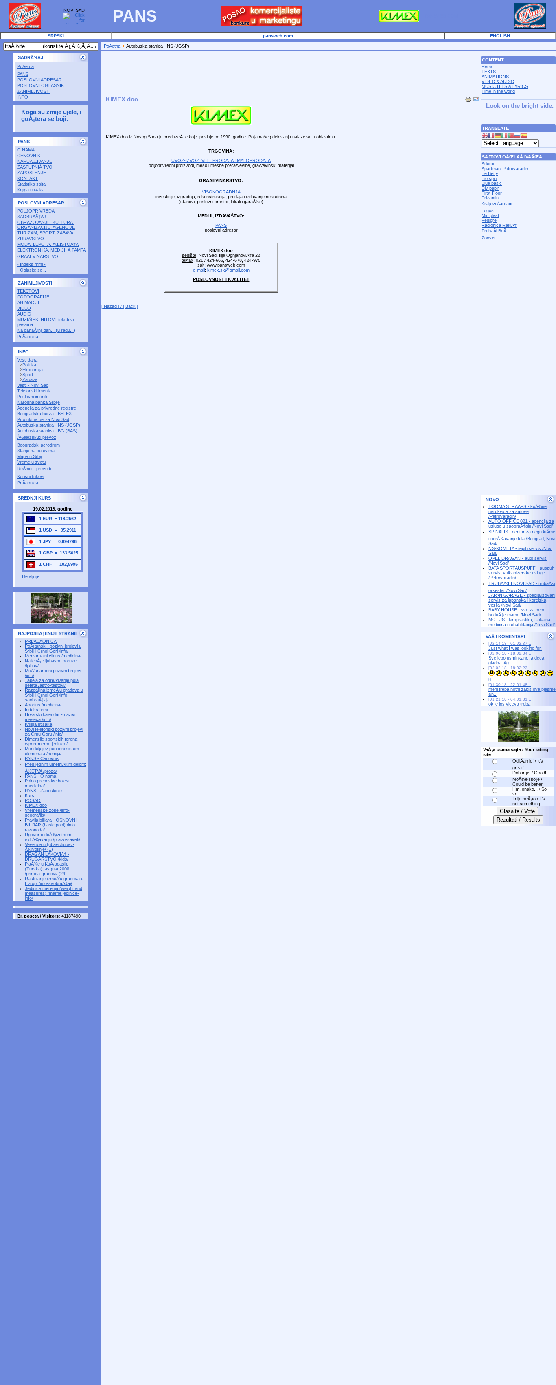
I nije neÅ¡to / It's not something (528, 801)
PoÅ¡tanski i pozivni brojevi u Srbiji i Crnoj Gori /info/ (53, 648)
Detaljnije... (32, 576)
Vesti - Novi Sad (32, 385)
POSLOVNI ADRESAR (39, 79)
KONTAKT (27, 178)
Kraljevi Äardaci (497, 203)
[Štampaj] (468, 97)
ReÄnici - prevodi (34, 468)
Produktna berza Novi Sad (43, 419)
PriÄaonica (27, 336)
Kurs (29, 795)
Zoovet (488, 237)
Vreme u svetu (31, 462)
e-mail (199, 269)
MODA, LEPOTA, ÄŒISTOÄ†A (48, 244)
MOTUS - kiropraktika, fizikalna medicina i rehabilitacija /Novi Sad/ (521, 622)
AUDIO (24, 313)
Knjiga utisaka (30, 189)
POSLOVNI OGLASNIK (40, 85)
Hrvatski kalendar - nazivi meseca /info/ (50, 717)
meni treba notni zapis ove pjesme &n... (522, 689)
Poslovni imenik (32, 396)
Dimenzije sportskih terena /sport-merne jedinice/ (51, 741)
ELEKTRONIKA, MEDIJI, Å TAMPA (51, 250)
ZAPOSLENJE (31, 172)
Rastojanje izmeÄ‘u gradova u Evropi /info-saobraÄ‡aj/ (54, 881)
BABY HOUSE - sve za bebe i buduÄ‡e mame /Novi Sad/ (517, 612)
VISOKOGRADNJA (221, 191)
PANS (22, 74)
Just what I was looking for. (515, 646)
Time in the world (498, 91)
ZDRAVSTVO (30, 238)
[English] (485, 136)
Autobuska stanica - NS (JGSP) (48, 425)
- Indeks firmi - (31, 264)
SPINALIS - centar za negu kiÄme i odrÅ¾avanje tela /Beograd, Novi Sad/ (521, 537)
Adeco (488, 163)
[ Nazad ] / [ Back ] (119, 306)
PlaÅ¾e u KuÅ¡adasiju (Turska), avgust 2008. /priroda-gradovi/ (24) (47, 868)
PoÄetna (25, 66)
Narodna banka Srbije (38, 402)
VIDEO (24, 308)
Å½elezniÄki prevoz (36, 437)
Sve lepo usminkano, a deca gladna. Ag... (516, 658)
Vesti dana (27, 359)
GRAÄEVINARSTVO (37, 256)
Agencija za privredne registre (46, 407)
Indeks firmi (36, 709)
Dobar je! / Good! (529, 772)
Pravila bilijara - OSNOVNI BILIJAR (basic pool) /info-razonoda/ (51, 824)
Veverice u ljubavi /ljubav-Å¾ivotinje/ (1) (49, 847)
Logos (488, 210)
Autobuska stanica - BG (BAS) (47, 430)
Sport (27, 374)
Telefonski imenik (34, 390)
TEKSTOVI (28, 291)
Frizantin (490, 197)
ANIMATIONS (495, 76)
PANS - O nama (40, 776)
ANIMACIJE (29, 302)
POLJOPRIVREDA (36, 210)
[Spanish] (524, 136)
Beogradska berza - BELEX (44, 413)
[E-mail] (476, 97)
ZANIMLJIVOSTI (33, 91)
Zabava (29, 379)
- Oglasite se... (31, 269)
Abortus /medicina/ (43, 704)
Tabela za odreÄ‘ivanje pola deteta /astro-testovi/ (52, 683)
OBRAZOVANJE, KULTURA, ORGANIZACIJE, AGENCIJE (46, 225)
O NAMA (26, 149)
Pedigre (489, 220)
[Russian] (517, 136)
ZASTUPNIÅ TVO (35, 166)
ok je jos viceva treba (509, 701)
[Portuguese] (511, 136)
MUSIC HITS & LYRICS (505, 86)
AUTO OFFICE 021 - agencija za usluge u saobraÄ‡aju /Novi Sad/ (521, 523)
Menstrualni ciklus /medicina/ (53, 655)
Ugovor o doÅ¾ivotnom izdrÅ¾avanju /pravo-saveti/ (52, 837)
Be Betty (490, 173)
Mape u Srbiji (29, 456)
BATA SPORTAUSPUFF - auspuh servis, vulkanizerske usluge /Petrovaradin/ (521, 572)
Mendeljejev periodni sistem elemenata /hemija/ (52, 751)
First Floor (492, 193)
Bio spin (489, 178)
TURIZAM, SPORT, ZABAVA (45, 232)
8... (509, 674)
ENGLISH (500, 35)
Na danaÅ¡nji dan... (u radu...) (46, 330)
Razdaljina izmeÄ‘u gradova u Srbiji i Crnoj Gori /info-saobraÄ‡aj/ (54, 695)
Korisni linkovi (30, 476)
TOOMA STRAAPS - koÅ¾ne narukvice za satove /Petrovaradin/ (517, 511)
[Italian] (504, 136)
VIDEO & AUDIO (498, 81)
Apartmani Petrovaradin (505, 168)
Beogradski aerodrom (38, 445)
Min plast (490, 215)
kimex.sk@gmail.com (228, 269)
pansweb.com (278, 35)
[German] (498, 136)
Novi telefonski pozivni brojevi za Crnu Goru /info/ (54, 731)
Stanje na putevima (36, 450)
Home (487, 66)
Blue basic (492, 183)
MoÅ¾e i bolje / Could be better (527, 782)
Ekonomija (32, 369)
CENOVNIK (28, 155)
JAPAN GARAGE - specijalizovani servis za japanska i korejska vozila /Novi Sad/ (521, 600)
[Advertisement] (249, 54)
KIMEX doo (36, 805)
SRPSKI (56, 35)
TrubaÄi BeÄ (494, 230)
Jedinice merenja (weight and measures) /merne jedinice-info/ (53, 893)
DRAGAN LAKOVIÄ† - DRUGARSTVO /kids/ (47, 856)
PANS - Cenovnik (42, 758)
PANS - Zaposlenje (43, 790)
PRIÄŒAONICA (41, 641)
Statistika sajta (31, 184)
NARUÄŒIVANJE (34, 161)
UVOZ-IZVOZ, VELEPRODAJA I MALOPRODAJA (221, 160)
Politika (29, 364)
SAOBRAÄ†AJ (31, 216)
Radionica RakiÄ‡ (499, 225)
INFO (22, 96)
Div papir (490, 188)
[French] (491, 136)
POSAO (33, 800)
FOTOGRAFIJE (33, 296)
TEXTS (489, 71)
